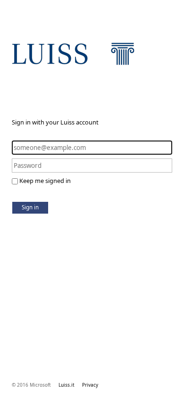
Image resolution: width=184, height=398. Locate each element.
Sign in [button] (30, 207)
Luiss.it (67, 384)
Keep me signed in (45, 180)
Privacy (90, 384)
